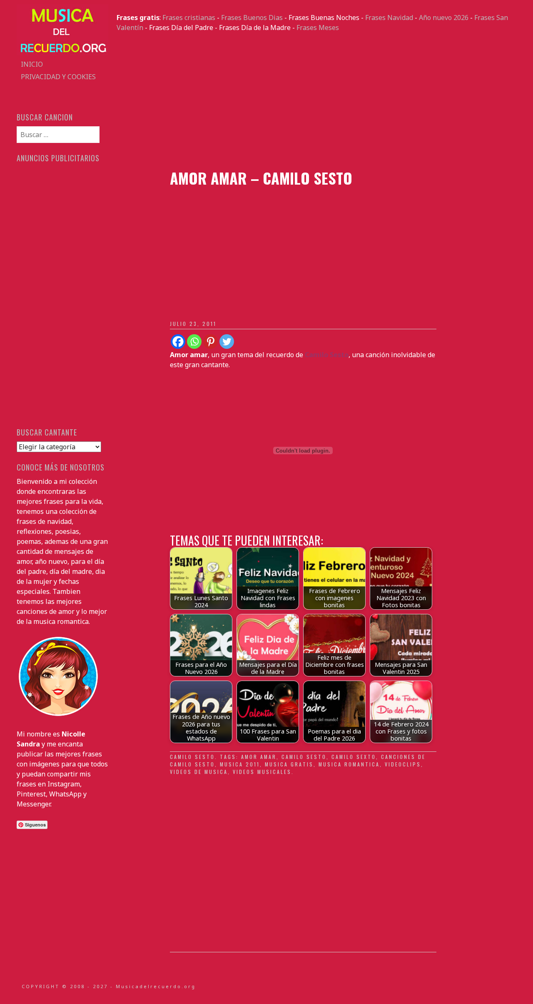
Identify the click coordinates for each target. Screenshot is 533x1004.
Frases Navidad (389, 17)
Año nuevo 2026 (443, 17)
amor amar (258, 756)
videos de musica (199, 771)
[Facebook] (178, 341)
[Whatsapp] (194, 341)
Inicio (32, 64)
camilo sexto (353, 756)
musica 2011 (240, 764)
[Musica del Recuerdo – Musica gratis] (62, 53)
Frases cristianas (188, 17)
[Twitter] (226, 341)
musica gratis (289, 764)
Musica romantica (349, 764)
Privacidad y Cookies (58, 76)
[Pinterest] (210, 341)
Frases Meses (317, 27)
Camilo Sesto (192, 756)
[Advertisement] (316, 101)
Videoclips (403, 764)
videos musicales (262, 771)
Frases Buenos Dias (252, 17)
